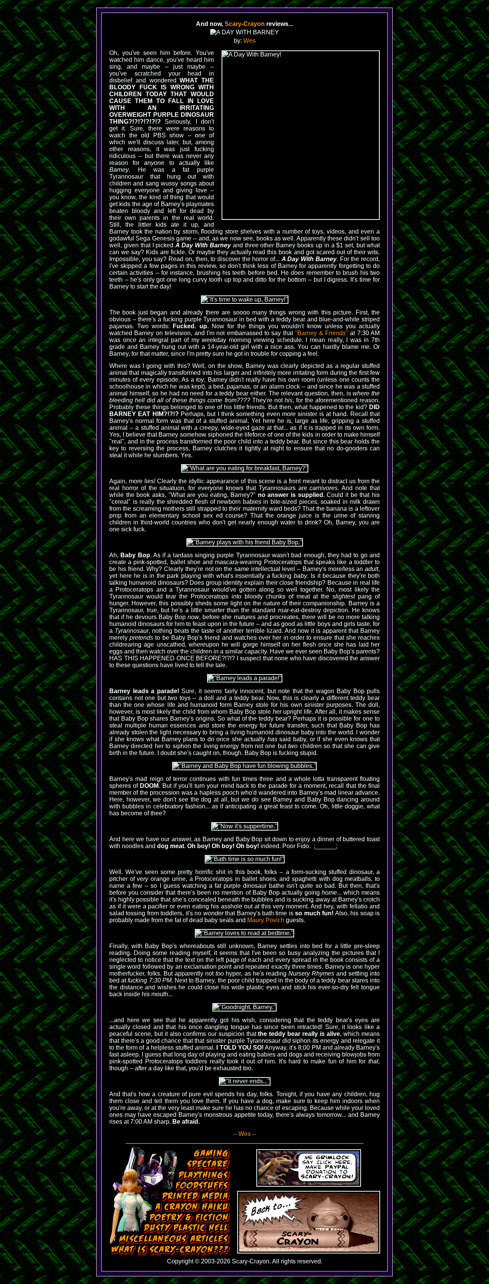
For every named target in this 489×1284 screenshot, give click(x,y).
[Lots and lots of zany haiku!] (192, 1207)
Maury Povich (265, 920)
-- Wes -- (244, 1134)
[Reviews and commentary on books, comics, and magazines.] (196, 1196)
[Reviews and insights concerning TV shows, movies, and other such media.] (208, 1164)
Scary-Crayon (245, 24)
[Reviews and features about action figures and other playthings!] (204, 1175)
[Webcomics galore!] (187, 1228)
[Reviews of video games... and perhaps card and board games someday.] (212, 1154)
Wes (249, 40)
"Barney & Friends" (321, 333)
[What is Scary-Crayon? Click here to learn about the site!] (171, 1250)
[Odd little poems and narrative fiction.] (190, 1217)
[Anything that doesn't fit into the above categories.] (174, 1239)
